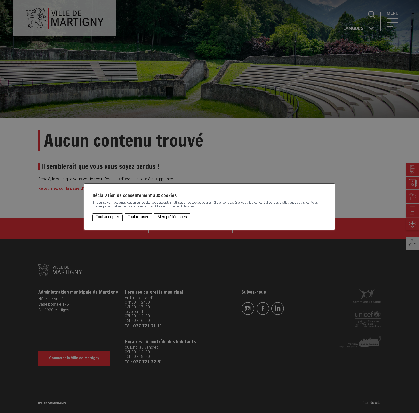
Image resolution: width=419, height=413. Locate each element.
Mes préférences (172, 217)
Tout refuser (138, 217)
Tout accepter (107, 217)
